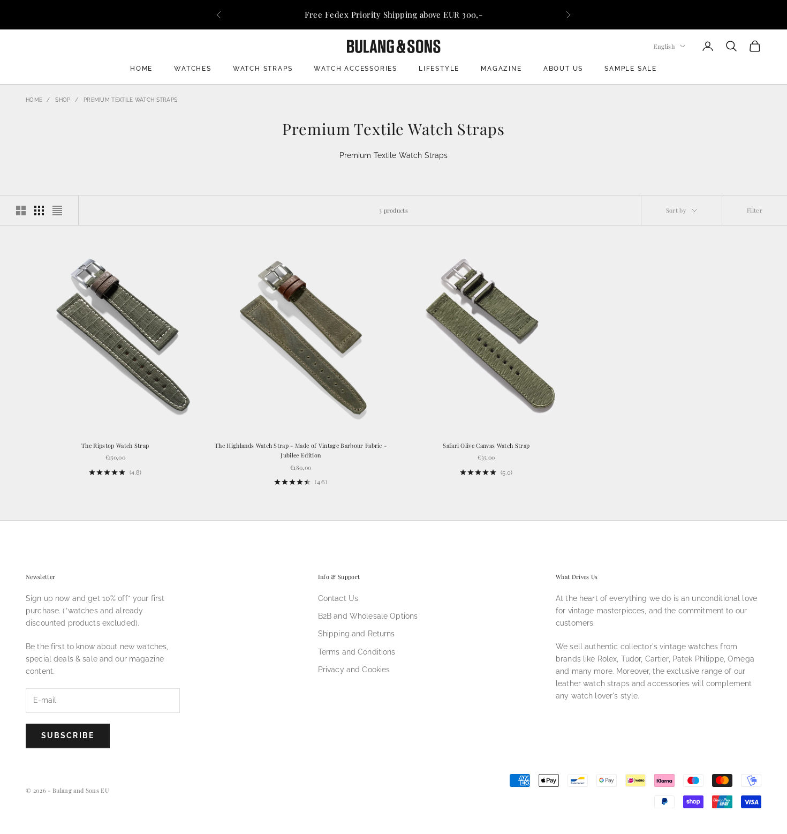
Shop (62, 100)
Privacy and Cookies (354, 669)
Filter (754, 210)
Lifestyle (439, 68)
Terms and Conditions (357, 652)
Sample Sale (630, 68)
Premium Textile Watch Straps (130, 100)
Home (141, 68)
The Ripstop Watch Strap (115, 445)
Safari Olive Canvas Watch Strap (486, 445)
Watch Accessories (355, 68)
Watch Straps (263, 68)
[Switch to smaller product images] (39, 210)
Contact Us (338, 598)
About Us (563, 68)
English (664, 46)
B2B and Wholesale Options (368, 616)
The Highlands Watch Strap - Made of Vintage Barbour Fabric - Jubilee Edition (301, 450)
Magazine (501, 68)
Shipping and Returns (356, 633)
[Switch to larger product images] (21, 210)
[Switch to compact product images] (57, 210)
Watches (192, 68)
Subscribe (67, 735)
